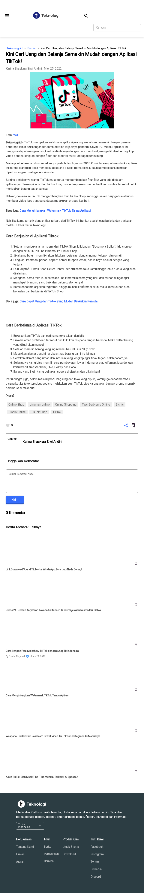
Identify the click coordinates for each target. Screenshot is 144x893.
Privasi (20, 854)
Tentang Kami (25, 846)
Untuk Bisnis (71, 846)
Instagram (97, 854)
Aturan (20, 861)
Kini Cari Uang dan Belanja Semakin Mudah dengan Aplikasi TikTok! (84, 48)
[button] (7, 16)
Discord (96, 876)
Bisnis (31, 48)
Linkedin (96, 869)
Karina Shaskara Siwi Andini (24, 68)
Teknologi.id (14, 48)
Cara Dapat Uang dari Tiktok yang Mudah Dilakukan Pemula (58, 301)
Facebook (97, 846)
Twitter (95, 861)
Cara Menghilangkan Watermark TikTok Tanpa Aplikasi (55, 210)
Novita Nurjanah (17, 656)
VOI (15, 135)
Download (69, 854)
